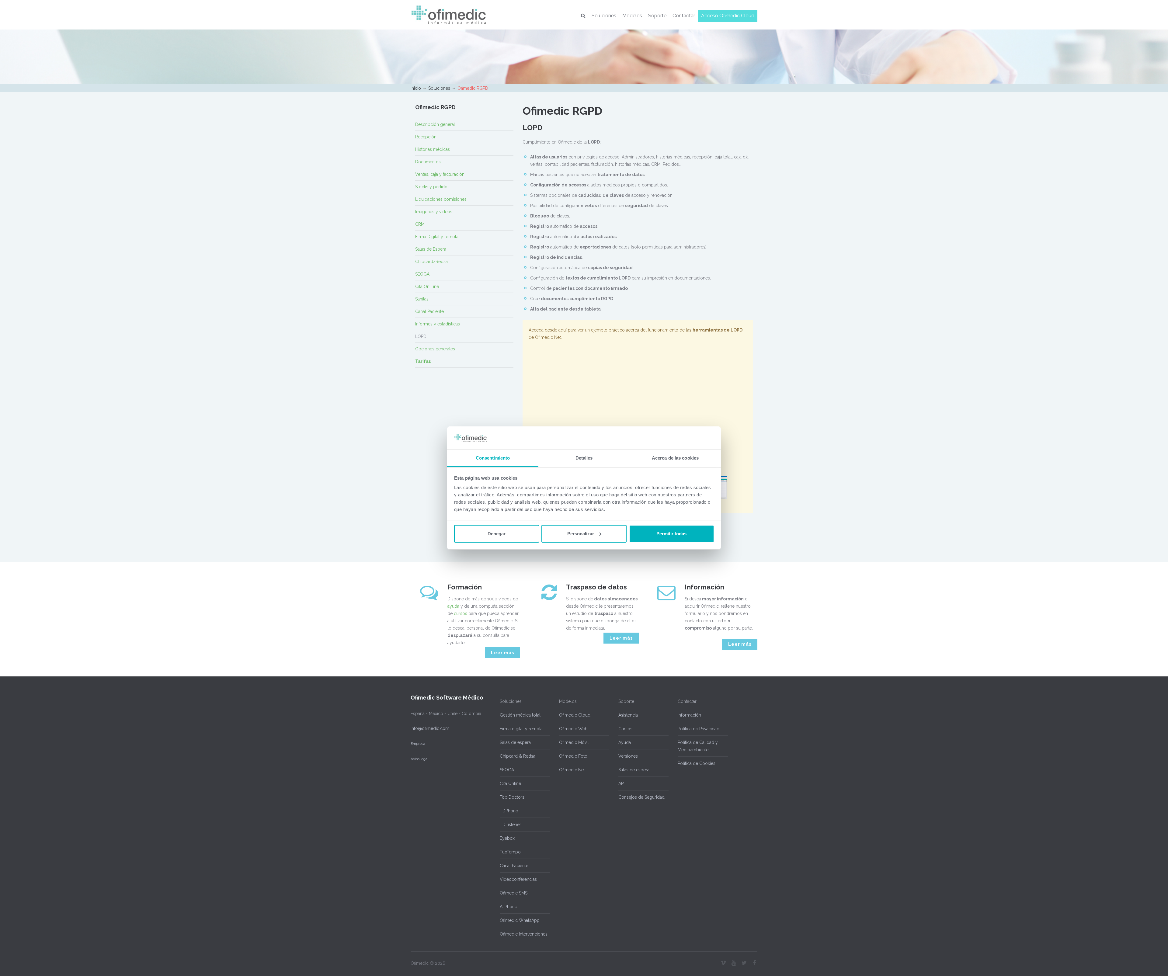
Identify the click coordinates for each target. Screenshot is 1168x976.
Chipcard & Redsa (517, 756)
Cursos (625, 728)
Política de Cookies (696, 763)
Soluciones (604, 16)
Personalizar (580, 533)
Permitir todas (671, 533)
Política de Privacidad (698, 728)
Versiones (628, 756)
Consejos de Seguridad (641, 797)
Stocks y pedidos (432, 186)
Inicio (416, 88)
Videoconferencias (518, 879)
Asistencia (628, 715)
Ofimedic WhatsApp (520, 920)
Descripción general (435, 124)
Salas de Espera (430, 249)
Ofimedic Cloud (574, 715)
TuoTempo (510, 851)
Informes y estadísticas (437, 323)
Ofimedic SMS (513, 893)
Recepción (425, 136)
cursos (460, 613)
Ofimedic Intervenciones (524, 934)
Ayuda (624, 742)
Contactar (684, 16)
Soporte (657, 16)
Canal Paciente (429, 311)
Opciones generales (435, 348)
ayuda (453, 606)
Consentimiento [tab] (493, 457)
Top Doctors (512, 797)
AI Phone (508, 906)
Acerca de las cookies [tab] (675, 457)
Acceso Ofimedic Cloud (727, 16)
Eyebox (507, 838)
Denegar (497, 533)
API (621, 783)
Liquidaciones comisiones (441, 199)
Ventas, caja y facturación (439, 174)
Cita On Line (427, 286)
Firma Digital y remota (436, 236)
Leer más (502, 652)
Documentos (428, 161)
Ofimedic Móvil (574, 742)
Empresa (418, 744)
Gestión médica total (520, 715)
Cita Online (510, 783)
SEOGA (422, 274)
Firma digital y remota (521, 728)
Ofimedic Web (573, 728)
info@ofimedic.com (430, 728)
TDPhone (509, 810)
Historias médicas (432, 149)
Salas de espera (515, 742)
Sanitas (422, 299)
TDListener (510, 824)
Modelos (632, 16)
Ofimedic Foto (573, 756)
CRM (420, 224)
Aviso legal (419, 759)
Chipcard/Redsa (431, 261)
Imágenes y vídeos (433, 211)
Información (689, 715)
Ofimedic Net (572, 769)
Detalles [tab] (584, 457)
